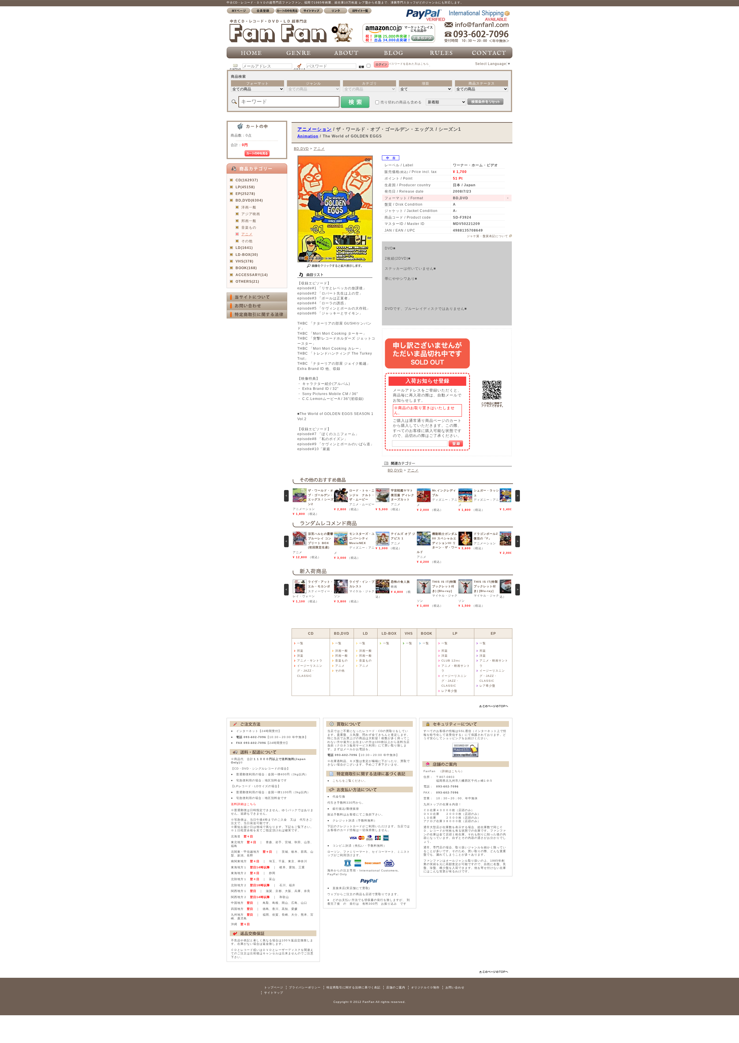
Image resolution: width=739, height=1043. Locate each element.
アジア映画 (250, 214)
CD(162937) (247, 180)
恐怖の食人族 (400, 581)
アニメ (247, 234)
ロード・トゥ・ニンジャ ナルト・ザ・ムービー (362, 495)
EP (493, 633)
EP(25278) (245, 193)
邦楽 (300, 650)
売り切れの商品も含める (401, 102)
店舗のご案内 (395, 987)
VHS (409, 633)
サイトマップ (273, 992)
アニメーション (314, 129)
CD (311, 633)
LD (365, 633)
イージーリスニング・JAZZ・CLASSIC (309, 670)
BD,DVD (301, 148)
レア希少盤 (449, 690)
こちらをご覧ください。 (350, 780)
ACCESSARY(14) (252, 275)
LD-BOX (389, 633)
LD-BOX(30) (247, 254)
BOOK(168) (246, 268)
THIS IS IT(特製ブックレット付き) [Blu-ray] (444, 586)
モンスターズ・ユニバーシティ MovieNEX (362, 538)
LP (455, 633)
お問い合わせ (454, 987)
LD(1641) (244, 247)
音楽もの (248, 227)
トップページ (273, 987)
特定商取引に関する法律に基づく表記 (353, 987)
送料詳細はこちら (243, 804)
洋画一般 (248, 207)
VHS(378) (244, 261)
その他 (247, 241)
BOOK (426, 633)
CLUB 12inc (450, 660)
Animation (307, 136)
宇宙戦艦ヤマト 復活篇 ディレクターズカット (402, 495)
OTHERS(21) (247, 281)
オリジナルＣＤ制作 (425, 987)
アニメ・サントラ (309, 660)
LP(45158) (245, 187)
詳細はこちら (451, 771)
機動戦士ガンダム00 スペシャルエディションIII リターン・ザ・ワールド (437, 543)
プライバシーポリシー (305, 987)
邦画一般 (248, 221)
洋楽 (300, 655)
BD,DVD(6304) (249, 200)
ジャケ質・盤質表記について (487, 236)
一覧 (300, 643)
